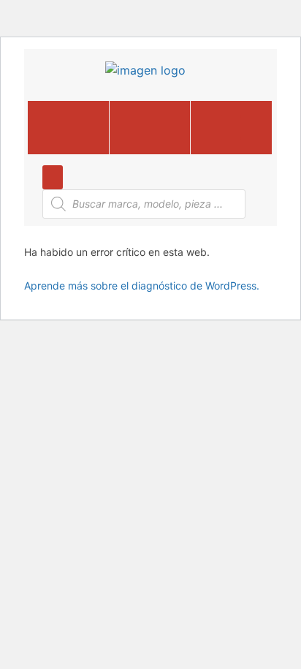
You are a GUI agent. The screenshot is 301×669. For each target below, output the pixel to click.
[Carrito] (150, 127)
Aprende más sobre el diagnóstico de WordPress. (141, 285)
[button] (231, 128)
